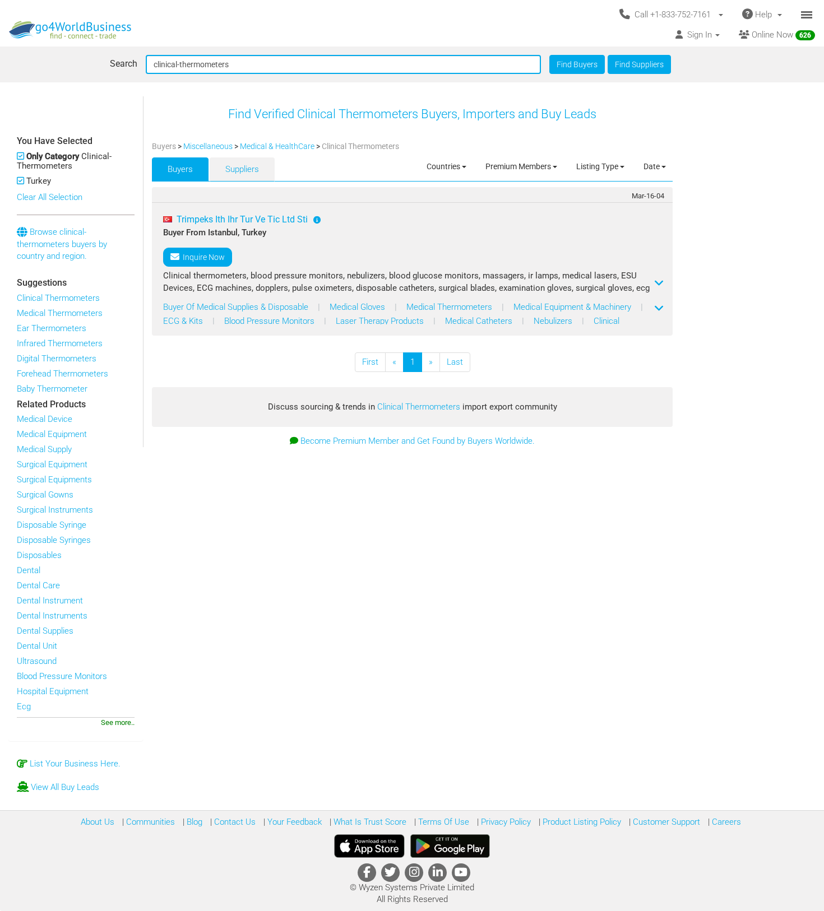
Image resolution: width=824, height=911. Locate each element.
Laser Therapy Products (381, 321)
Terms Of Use (442, 822)
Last (455, 362)
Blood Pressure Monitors (62, 676)
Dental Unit (37, 646)
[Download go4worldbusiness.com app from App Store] (369, 846)
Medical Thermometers (60, 313)
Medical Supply (44, 449)
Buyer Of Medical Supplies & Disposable (237, 307)
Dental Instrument (50, 601)
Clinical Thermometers (58, 298)
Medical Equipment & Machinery (573, 307)
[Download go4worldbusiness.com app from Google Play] (450, 846)
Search (123, 63)
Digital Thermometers (56, 359)
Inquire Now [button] (202, 257)
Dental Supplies (45, 631)
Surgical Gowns (45, 495)
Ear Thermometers (51, 328)
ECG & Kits (184, 321)
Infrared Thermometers (60, 343)
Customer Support (665, 822)
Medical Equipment (52, 434)
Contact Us (234, 822)
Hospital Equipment (53, 691)
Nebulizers (554, 321)
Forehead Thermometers (62, 374)
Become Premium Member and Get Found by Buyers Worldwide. (417, 441)
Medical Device (44, 419)
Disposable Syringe (51, 525)
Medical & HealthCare (278, 146)
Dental (28, 570)
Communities (149, 822)
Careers (725, 822)
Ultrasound (37, 661)
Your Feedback (293, 822)
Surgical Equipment (52, 464)
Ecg (24, 706)
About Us (97, 822)
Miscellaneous (208, 146)
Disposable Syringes (54, 540)
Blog (193, 822)
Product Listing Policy (580, 822)
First (370, 362)
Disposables (39, 555)
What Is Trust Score (368, 822)
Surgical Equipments (54, 480)
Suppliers (242, 169)
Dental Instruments (52, 616)
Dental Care (38, 585)
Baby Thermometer (52, 389)
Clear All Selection (49, 197)
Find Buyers (577, 64)
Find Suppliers (639, 64)
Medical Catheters (480, 321)
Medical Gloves (358, 307)
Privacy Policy (505, 822)
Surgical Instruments (55, 510)
